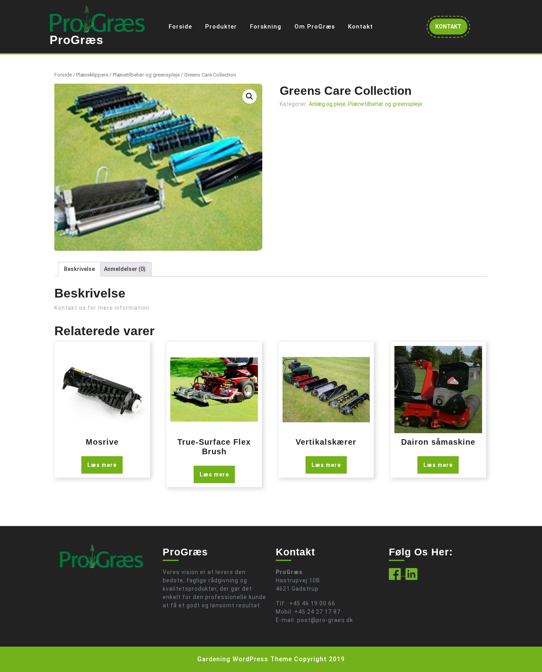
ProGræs (77, 39)
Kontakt (360, 26)
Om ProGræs (314, 26)
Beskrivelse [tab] (79, 269)
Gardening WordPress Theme (244, 659)
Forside (180, 26)
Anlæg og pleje (327, 104)
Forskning (265, 26)
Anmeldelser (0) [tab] (125, 269)
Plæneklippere (92, 75)
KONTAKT (451, 29)
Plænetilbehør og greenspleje (146, 75)
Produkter (221, 26)
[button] (249, 96)
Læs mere (102, 465)
